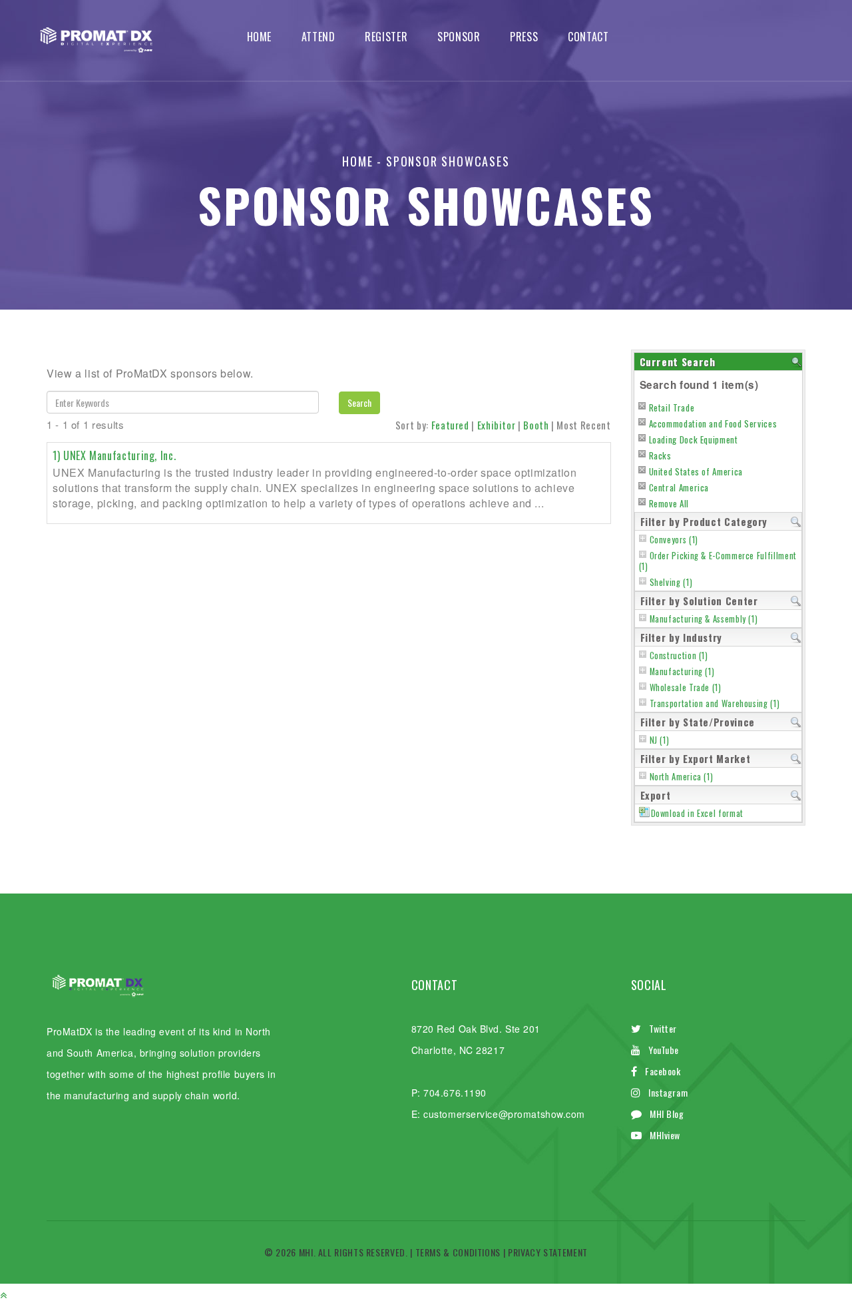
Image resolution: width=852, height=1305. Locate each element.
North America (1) (682, 776)
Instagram (668, 1092)
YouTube (663, 1050)
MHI (306, 1252)
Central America (679, 487)
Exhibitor (496, 424)
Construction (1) (679, 655)
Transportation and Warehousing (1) (715, 703)
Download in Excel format (697, 813)
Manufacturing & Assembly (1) (704, 619)
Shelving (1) (671, 582)
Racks (660, 455)
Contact (588, 37)
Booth (535, 424)
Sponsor (458, 37)
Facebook (662, 1071)
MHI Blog (667, 1114)
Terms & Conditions (458, 1252)
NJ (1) (660, 740)
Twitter (663, 1028)
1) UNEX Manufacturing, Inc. (114, 455)
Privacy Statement (548, 1252)
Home (259, 37)
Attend (318, 37)
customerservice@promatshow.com (504, 1114)
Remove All (669, 503)
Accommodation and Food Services (713, 423)
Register (386, 37)
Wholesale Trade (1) (686, 687)
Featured (450, 424)
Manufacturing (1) (682, 671)
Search (359, 402)
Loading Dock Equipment (693, 439)
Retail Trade (672, 407)
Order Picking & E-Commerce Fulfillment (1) (718, 561)
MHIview (665, 1135)
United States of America (696, 471)
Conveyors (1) (674, 539)
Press (524, 37)
